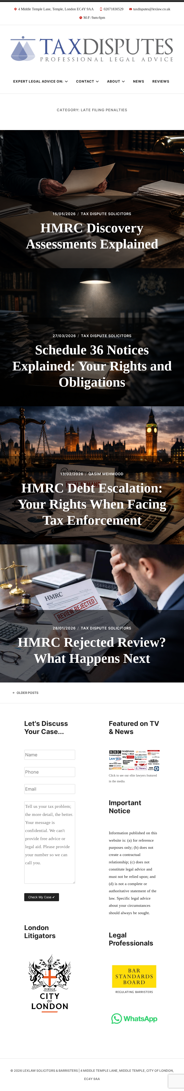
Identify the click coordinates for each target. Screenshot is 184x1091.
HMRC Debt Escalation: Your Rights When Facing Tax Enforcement (92, 504)
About (113, 81)
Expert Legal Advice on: (38, 81)
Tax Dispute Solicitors (106, 214)
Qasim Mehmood (106, 474)
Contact (85, 81)
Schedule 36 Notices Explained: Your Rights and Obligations (92, 365)
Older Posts (27, 693)
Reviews (160, 81)
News (138, 81)
